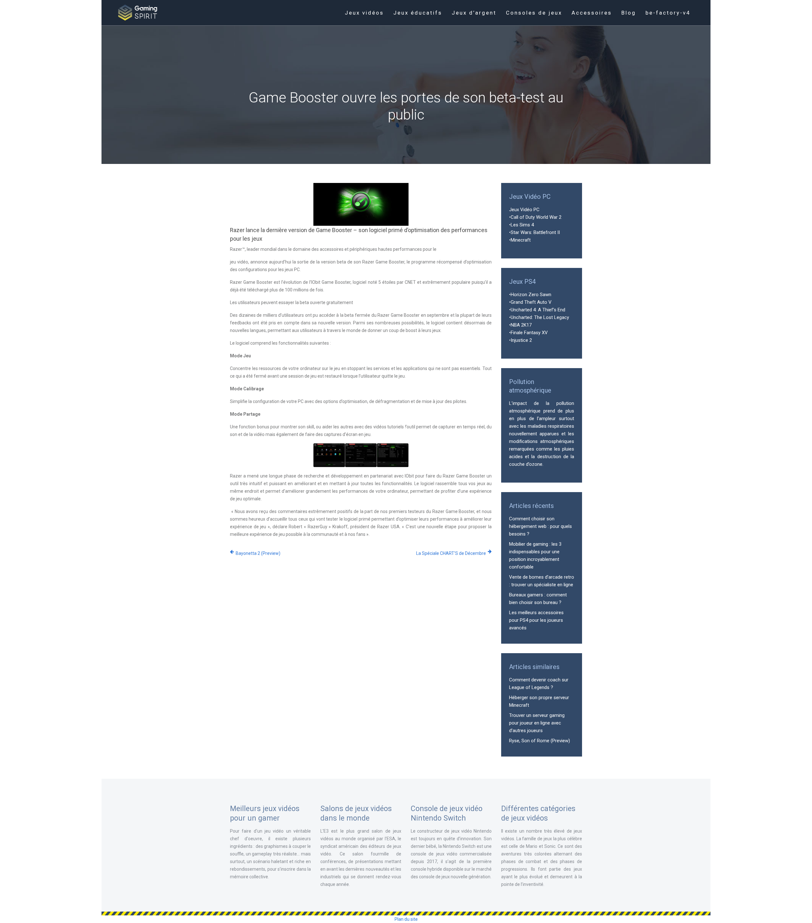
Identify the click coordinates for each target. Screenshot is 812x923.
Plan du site (406, 919)
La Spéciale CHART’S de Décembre (451, 553)
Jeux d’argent (474, 13)
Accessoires (592, 13)
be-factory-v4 (668, 13)
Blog (628, 13)
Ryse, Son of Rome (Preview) (539, 741)
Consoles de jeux (534, 13)
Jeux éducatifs (417, 13)
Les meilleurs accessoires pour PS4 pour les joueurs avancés (536, 620)
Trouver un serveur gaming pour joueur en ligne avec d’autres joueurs (537, 722)
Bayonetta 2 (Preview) (258, 553)
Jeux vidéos (364, 13)
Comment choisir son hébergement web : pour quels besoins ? (540, 526)
